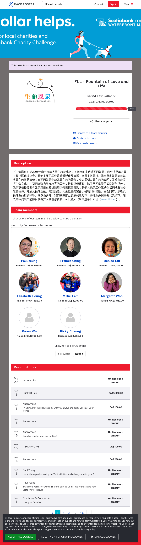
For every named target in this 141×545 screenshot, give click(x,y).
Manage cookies (105, 536)
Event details (54, 4)
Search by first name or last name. (32, 225)
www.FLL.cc (108, 199)
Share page (101, 121)
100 (82, 512)
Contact (98, 4)
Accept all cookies (20, 536)
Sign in (113, 4)
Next (78, 353)
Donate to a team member (91, 133)
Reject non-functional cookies (62, 536)
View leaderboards (86, 143)
